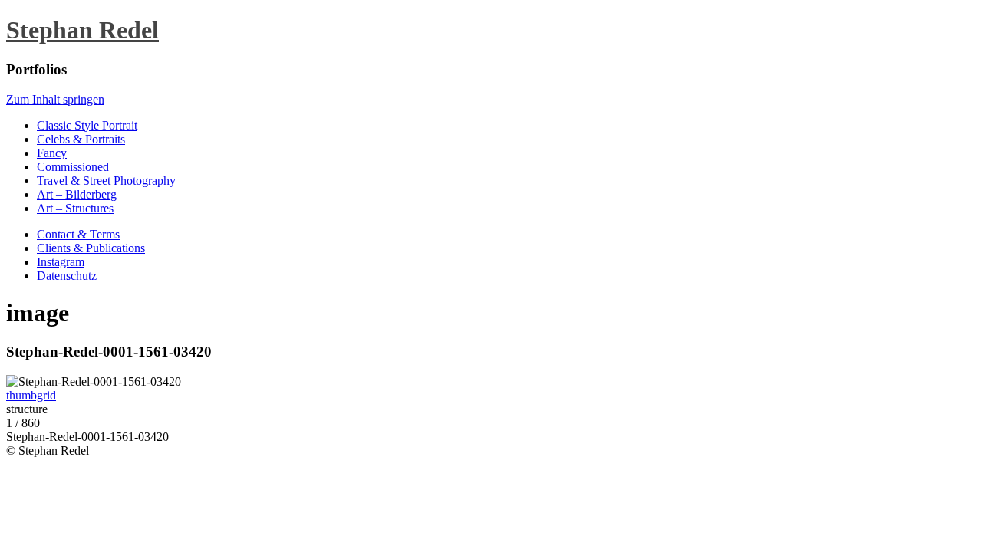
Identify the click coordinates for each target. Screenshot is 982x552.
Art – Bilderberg (77, 194)
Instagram (60, 261)
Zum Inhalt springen (55, 99)
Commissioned (73, 166)
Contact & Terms (78, 234)
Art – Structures (75, 208)
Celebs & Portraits (81, 139)
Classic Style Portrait (87, 125)
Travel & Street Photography (106, 180)
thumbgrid (31, 395)
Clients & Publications (91, 248)
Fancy (52, 152)
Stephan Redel (82, 30)
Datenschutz (67, 275)
